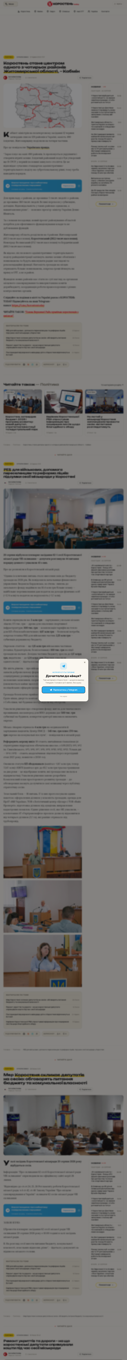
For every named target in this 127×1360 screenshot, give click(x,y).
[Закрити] (85, 662)
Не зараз (63, 696)
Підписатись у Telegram (65, 689)
